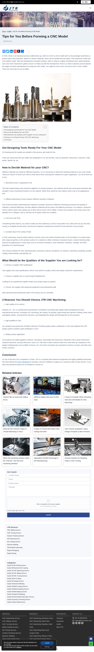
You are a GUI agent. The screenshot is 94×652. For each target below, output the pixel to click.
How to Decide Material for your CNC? (16, 132)
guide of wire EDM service (16, 602)
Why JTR (59, 627)
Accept (47, 643)
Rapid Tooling (11, 553)
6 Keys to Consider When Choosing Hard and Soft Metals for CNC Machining (78, 399)
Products (59, 618)
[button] (91, 639)
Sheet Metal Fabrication (15, 547)
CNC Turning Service (14, 533)
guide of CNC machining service (18, 570)
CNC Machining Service (11, 618)
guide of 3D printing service (16, 565)
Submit (48, 515)
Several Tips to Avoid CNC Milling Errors (15, 398)
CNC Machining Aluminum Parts (41, 618)
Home (4, 31)
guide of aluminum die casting (17, 568)
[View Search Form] (77, 2)
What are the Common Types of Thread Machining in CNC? (14, 430)
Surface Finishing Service (15, 536)
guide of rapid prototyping (16, 594)
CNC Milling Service (13, 530)
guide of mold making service (17, 591)
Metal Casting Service (10, 627)
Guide (58, 624)
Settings (47, 647)
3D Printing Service (13, 539)
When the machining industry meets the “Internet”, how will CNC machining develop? (16, 460)
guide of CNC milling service (17, 573)
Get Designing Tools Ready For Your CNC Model (20, 130)
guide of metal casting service (17, 586)
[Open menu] (90, 7)
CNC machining (23, 362)
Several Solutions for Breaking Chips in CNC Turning (76, 459)
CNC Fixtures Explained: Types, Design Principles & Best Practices (77, 430)
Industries (60, 621)
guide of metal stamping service (18, 589)
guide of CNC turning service (17, 576)
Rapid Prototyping (13, 550)
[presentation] (16, 386)
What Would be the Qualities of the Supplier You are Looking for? (25, 135)
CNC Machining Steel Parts (39, 621)
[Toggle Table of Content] (44, 127)
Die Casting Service (13, 541)
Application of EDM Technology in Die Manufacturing (46, 459)
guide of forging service (15, 581)
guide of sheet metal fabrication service (20, 597)
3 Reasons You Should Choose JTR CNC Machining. (21, 137)
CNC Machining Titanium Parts (40, 636)
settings (18, 647)
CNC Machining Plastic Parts (40, 639)
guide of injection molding (15, 584)
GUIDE (9, 31)
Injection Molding (12, 544)
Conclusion (7, 140)
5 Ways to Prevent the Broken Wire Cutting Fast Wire (47, 430)
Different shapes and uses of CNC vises (46, 398)
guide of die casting (14, 578)
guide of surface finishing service (18, 599)
